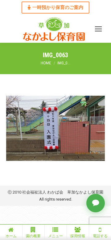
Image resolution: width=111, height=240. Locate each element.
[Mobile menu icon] (98, 29)
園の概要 (33, 236)
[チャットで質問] (95, 203)
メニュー (55, 236)
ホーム (11, 236)
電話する (100, 236)
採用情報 (77, 236)
